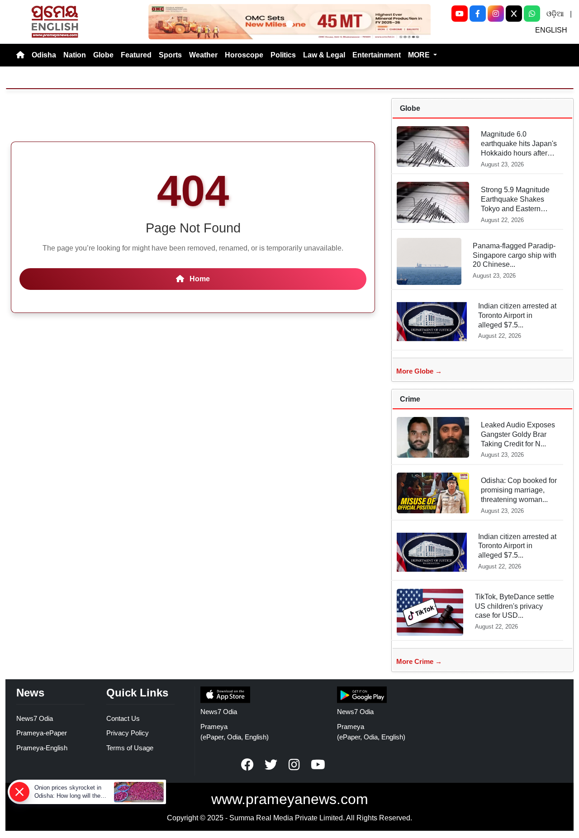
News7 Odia (34, 718)
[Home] (20, 55)
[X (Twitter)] (514, 13)
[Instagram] (496, 13)
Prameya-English (41, 748)
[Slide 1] (289, 24)
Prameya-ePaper (41, 733)
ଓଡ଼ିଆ (555, 14)
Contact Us (123, 718)
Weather (203, 55)
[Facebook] (478, 13)
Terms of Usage (129, 748)
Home (199, 279)
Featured (136, 55)
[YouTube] (459, 13)
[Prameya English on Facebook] (247, 765)
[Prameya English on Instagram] (294, 765)
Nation (74, 55)
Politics (283, 55)
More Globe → (419, 371)
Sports (170, 55)
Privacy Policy (127, 733)
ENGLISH (551, 30)
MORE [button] (420, 55)
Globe (103, 55)
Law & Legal (324, 55)
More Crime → (419, 661)
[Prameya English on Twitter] (271, 765)
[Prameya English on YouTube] (318, 765)
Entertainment (376, 55)
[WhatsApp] (532, 13)
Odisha (44, 55)
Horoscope (244, 55)
